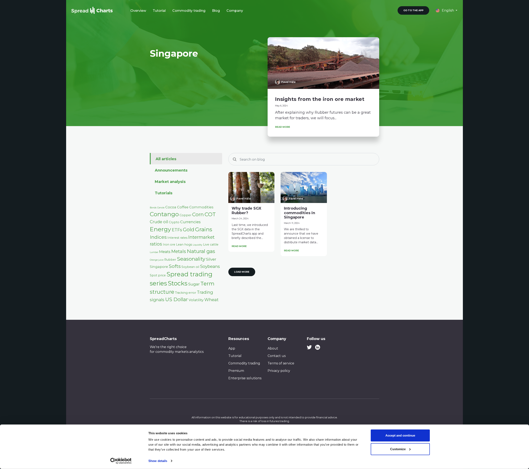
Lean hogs (184, 244)
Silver (211, 259)
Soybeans (210, 266)
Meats (164, 251)
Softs (175, 266)
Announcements (171, 170)
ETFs (177, 229)
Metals (178, 251)
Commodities (201, 207)
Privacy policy (279, 371)
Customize (398, 449)
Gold (188, 230)
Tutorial (159, 11)
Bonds (153, 207)
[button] (446, 10)
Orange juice (156, 260)
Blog (216, 11)
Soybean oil (190, 267)
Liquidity (197, 244)
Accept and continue (400, 435)
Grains (203, 229)
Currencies (190, 222)
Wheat (211, 299)
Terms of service (281, 363)
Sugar (194, 284)
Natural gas (201, 251)
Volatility (196, 300)
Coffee (182, 207)
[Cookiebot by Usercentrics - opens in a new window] (121, 461)
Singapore (159, 267)
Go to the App (413, 10)
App (231, 348)
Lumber (154, 252)
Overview (138, 11)
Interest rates (177, 238)
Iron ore (169, 244)
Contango (164, 214)
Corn (198, 214)
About (273, 348)
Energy (160, 229)
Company (234, 11)
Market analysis (170, 181)
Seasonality (191, 259)
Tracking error (185, 293)
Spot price (158, 275)
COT (210, 214)
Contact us (277, 356)
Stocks (177, 283)
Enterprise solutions (244, 378)
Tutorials (163, 193)
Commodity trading (188, 11)
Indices (158, 237)
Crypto (174, 222)
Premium (236, 371)
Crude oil (159, 221)
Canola (160, 207)
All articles (166, 159)
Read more (282, 126)
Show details (157, 461)
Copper (185, 215)
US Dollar (176, 299)
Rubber (170, 259)
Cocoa (170, 207)
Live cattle (210, 244)
